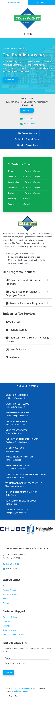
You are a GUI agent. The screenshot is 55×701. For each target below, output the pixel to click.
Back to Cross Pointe (14, 48)
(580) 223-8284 (28, 123)
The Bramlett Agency (27, 133)
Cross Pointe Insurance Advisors (25, 688)
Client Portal (7, 621)
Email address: (10, 658)
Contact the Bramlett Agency (27, 139)
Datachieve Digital (21, 691)
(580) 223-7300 (28, 118)
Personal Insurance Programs (26, 303)
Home (5, 585)
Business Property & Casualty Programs (24, 281)
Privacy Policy (14, 696)
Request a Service (9, 630)
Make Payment (15, 2)
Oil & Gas (15, 321)
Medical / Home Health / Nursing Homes (27, 339)
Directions (27, 110)
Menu (29, 34)
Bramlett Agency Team (27, 145)
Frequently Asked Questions (13, 634)
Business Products (10, 594)
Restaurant (14, 357)
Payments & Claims (10, 617)
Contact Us (10, 79)
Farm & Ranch (17, 349)
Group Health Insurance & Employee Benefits (23, 293)
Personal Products (10, 590)
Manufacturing (18, 329)
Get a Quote (7, 625)
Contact (6, 603)
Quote (42, 2)
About (5, 598)
